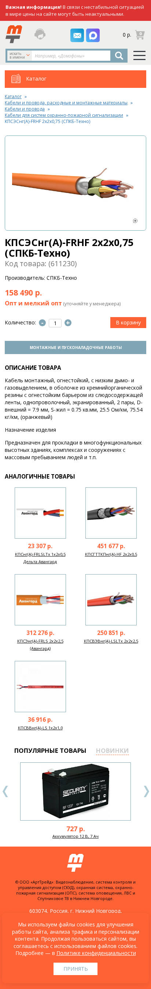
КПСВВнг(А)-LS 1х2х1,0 (40, 727)
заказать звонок (41, 34)
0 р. (127, 34)
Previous (5, 791)
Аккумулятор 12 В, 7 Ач (75, 836)
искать (17, 55)
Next (146, 791)
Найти (119, 56)
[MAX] (93, 35)
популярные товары (50, 750)
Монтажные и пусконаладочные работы (76, 347)
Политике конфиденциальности (96, 952)
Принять (75, 968)
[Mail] (77, 35)
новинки (112, 750)
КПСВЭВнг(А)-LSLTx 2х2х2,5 (111, 641)
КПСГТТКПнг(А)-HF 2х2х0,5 (111, 554)
